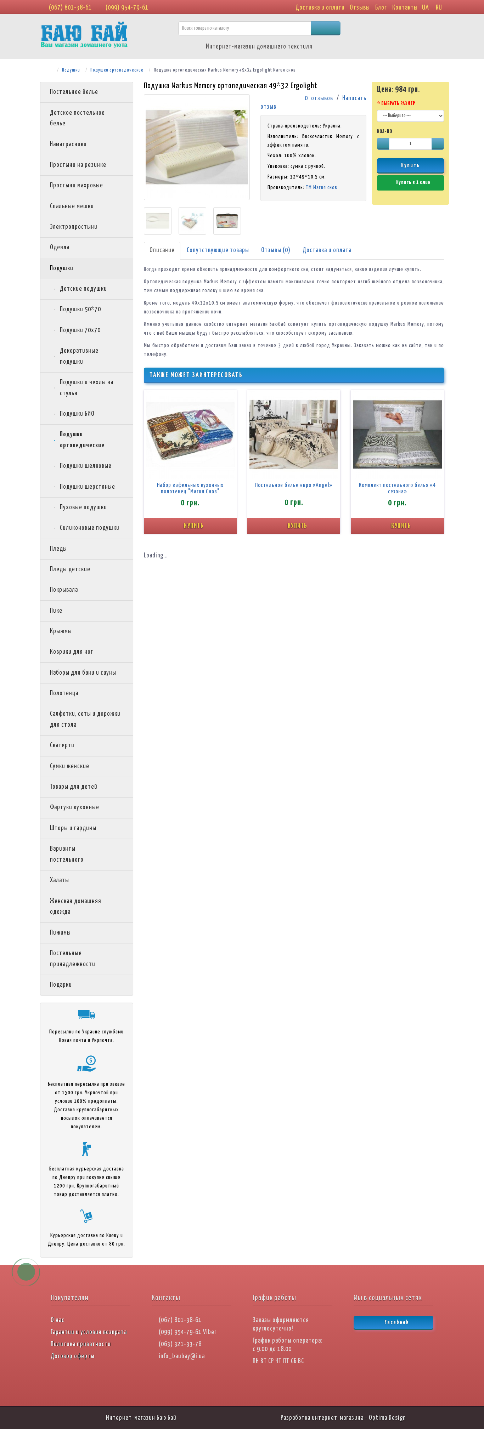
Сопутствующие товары (218, 250)
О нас (57, 1320)
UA (425, 8)
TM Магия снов (321, 187)
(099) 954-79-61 (126, 8)
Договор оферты (73, 1356)
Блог (381, 8)
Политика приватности (81, 1344)
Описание (162, 250)
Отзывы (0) (276, 250)
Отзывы (360, 8)
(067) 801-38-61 (69, 8)
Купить (410, 165)
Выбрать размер (398, 103)
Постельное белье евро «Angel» (293, 485)
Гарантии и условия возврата (89, 1332)
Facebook (396, 1322)
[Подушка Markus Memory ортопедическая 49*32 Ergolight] (197, 147)
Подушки (71, 70)
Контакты (405, 8)
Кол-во (384, 131)
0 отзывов (319, 98)
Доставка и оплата (320, 8)
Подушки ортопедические (116, 70)
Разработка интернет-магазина (322, 1418)
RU (439, 8)
